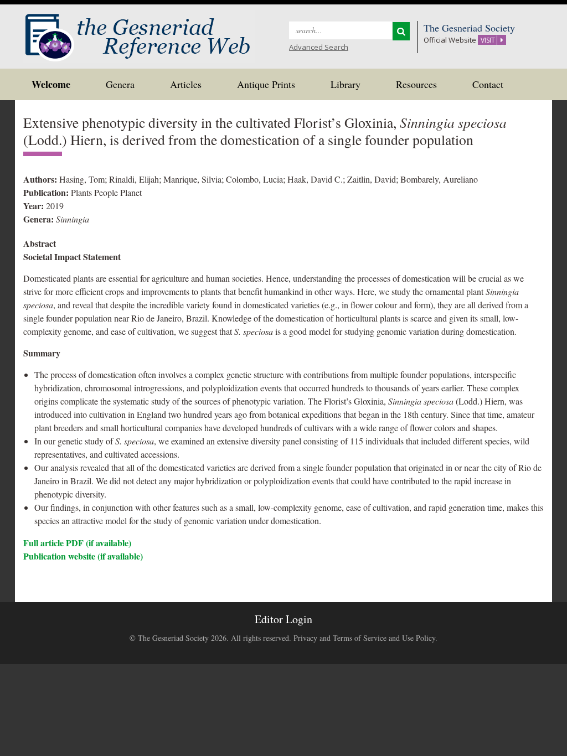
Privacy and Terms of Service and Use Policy (364, 638)
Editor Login (283, 619)
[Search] (401, 31)
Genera (120, 84)
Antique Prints (266, 84)
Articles (186, 84)
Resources (416, 84)
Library (345, 84)
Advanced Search (318, 47)
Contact (487, 84)
